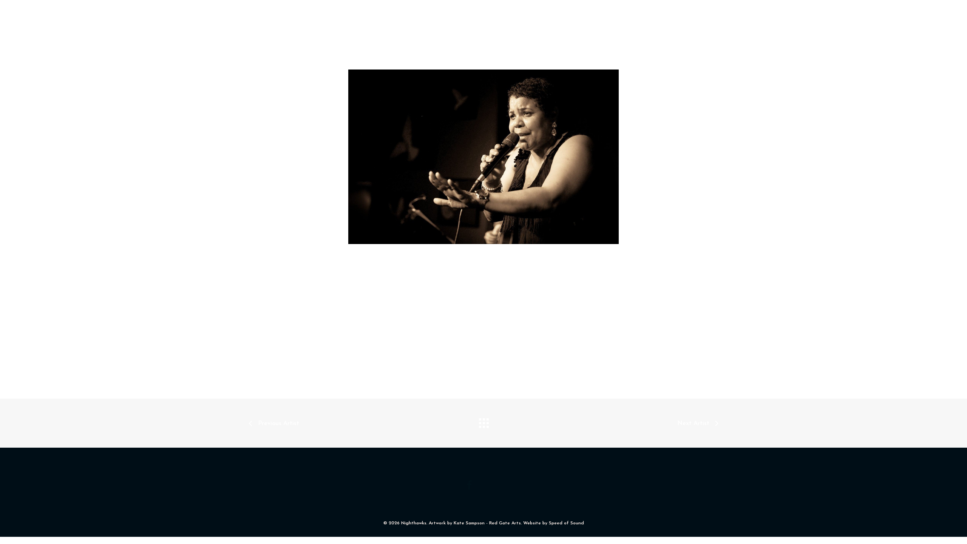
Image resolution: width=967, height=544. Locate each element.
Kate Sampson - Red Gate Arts (487, 523)
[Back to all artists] (483, 421)
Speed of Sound (566, 523)
